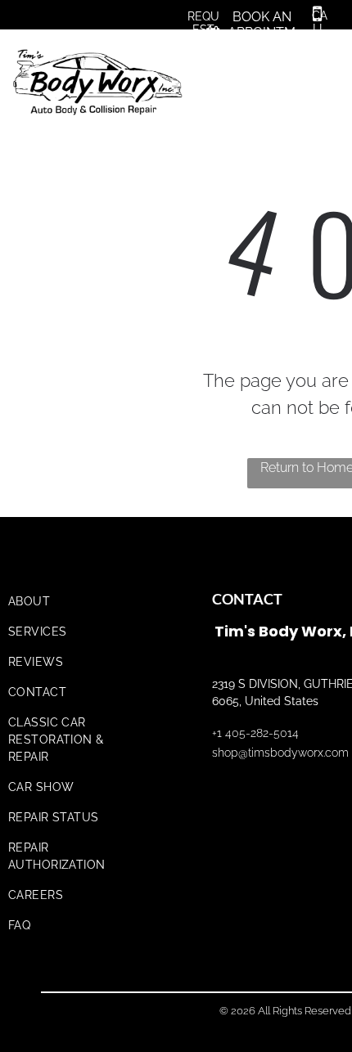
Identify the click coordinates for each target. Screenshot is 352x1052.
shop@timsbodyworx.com (280, 752)
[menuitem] (75, 602)
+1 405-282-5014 (255, 733)
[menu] (327, 59)
